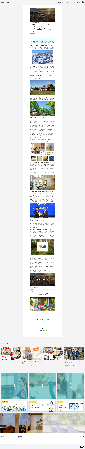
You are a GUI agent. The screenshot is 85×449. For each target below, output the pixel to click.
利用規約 (19, 440)
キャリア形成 (27, 363)
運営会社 (19, 437)
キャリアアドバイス (72, 2)
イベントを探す (67, 2)
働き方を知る (36, 22)
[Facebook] (41, 330)
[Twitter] (38, 330)
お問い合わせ (2, 437)
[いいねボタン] (31, 332)
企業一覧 (63, 2)
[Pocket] (43, 330)
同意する (82, 446)
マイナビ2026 (42, 321)
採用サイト (42, 324)
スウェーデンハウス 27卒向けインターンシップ (50, 361)
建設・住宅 (24, 363)
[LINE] (46, 330)
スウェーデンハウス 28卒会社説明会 (6, 361)
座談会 (68, 363)
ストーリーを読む (59, 2)
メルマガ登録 (78, 2)
